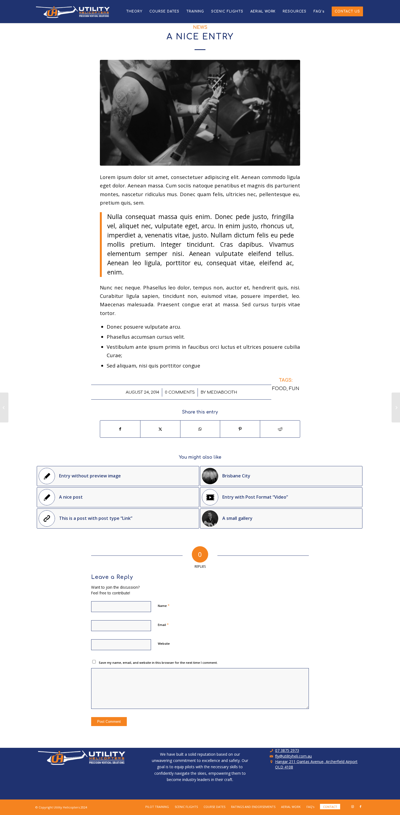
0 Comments (180, 392)
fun (294, 388)
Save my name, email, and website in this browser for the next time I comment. (158, 662)
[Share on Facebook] (120, 429)
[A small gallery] (396, 407)
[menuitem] (134, 11)
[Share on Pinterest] (240, 429)
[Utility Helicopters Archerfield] (74, 11)
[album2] (200, 113)
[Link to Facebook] (360, 806)
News (200, 27)
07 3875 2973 (287, 750)
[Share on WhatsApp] (200, 429)
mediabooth (222, 392)
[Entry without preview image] (4, 407)
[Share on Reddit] (280, 429)
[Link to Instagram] (352, 806)
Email (163, 624)
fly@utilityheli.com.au (293, 756)
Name (164, 605)
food (279, 388)
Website (164, 643)
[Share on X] (160, 429)
